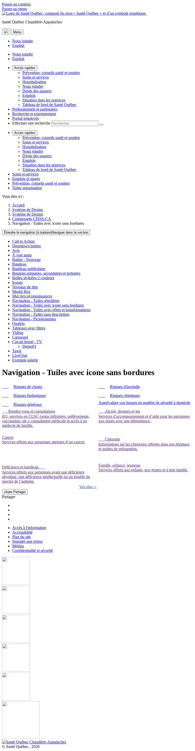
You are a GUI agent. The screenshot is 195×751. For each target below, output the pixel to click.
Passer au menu (14, 9)
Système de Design (27, 209)
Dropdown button (26, 246)
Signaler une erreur (27, 541)
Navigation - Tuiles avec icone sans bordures (48, 305)
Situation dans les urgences (44, 100)
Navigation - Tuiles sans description (40, 314)
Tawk (16, 351)
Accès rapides (24, 68)
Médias (18, 546)
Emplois (29, 95)
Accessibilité (22, 532)
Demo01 (29, 346)
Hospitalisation (34, 82)
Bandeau (19, 264)
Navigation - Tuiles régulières (35, 301)
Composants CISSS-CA (31, 219)
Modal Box (21, 291)
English (18, 45)
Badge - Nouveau (26, 259)
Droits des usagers (37, 91)
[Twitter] (97, 658)
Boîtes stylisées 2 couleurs (33, 278)
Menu (17, 32)
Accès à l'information (29, 528)
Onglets (18, 323)
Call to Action (23, 241)
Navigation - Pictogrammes (34, 319)
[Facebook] (97, 571)
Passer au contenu (16, 4)
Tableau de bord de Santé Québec (49, 104)
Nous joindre (22, 41)
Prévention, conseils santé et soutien (51, 73)
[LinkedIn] (97, 687)
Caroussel (20, 337)
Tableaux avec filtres (28, 328)
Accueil (18, 205)
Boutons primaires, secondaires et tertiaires (46, 273)
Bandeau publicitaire (28, 269)
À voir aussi (21, 255)
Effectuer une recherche (31, 123)
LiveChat (19, 355)
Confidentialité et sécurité (32, 550)
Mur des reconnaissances (32, 296)
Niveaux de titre (25, 287)
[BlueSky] (97, 721)
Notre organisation (27, 188)
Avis (16, 250)
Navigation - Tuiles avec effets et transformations (51, 310)
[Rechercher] (101, 124)
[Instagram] (97, 600)
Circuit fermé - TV (27, 342)
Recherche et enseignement (34, 114)
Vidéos (17, 332)
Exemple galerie (25, 360)
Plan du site (21, 537)
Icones (17, 282)
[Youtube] (97, 629)
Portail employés (25, 118)
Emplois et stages (26, 179)
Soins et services (35, 77)
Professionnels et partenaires (34, 109)
